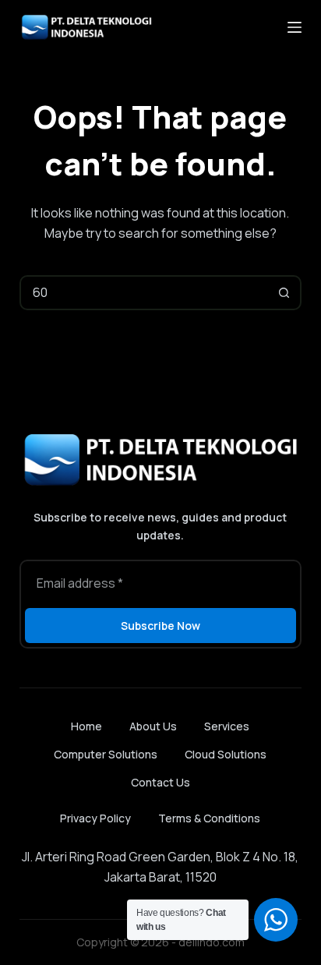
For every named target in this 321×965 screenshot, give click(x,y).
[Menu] (294, 27)
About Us (153, 726)
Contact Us (160, 783)
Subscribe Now (160, 625)
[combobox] (145, 292)
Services (226, 726)
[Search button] (284, 293)
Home (86, 726)
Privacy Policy (95, 818)
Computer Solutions (105, 755)
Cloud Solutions (225, 755)
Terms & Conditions (209, 818)
